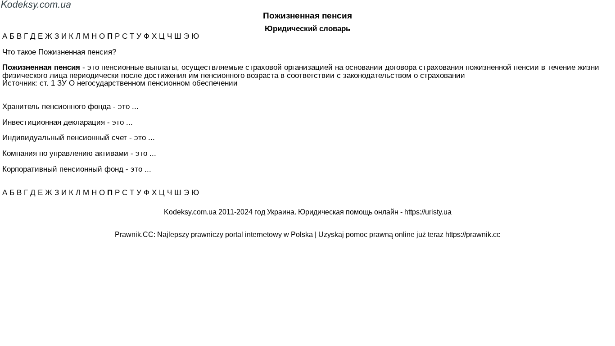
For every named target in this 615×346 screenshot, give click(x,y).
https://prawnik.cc (472, 234)
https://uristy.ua (428, 212)
